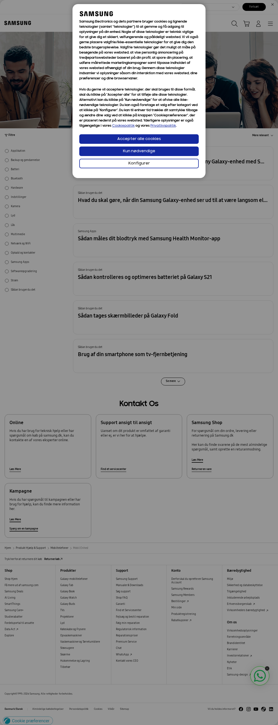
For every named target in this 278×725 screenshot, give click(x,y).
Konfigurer (139, 163)
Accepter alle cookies (139, 139)
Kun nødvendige (139, 151)
